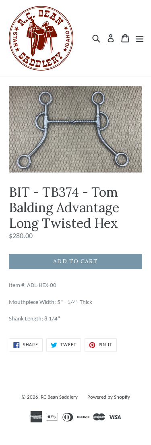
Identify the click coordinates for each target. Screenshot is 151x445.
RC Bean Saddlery (59, 397)
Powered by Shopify (108, 397)
